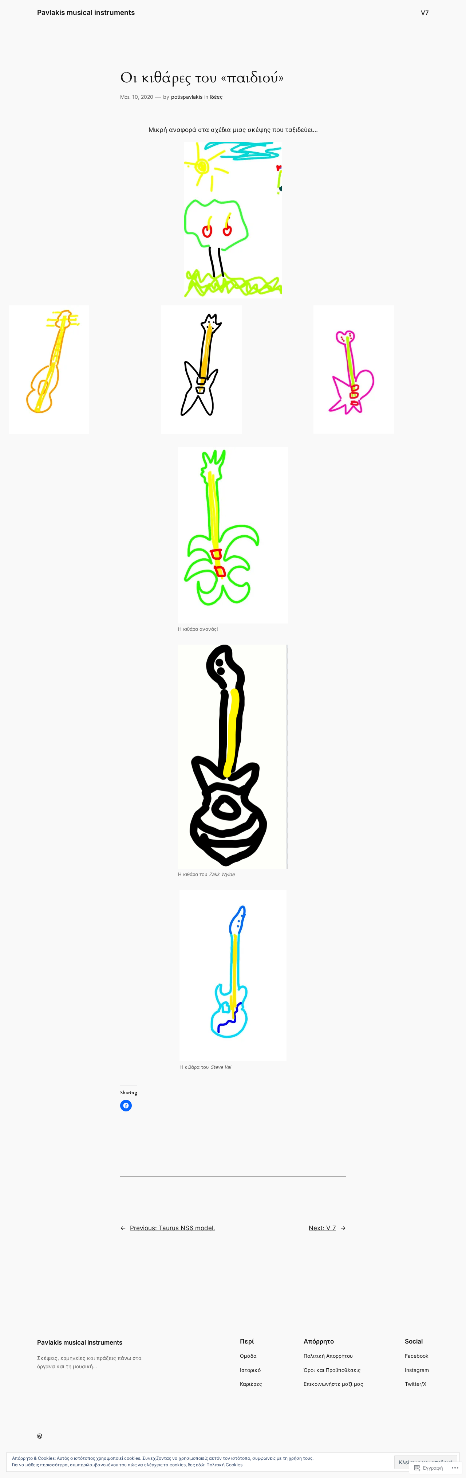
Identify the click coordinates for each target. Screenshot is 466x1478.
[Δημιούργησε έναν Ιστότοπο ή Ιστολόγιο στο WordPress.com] (39, 1436)
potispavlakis (186, 97)
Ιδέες (216, 97)
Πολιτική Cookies (224, 1464)
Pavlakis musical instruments (86, 12)
